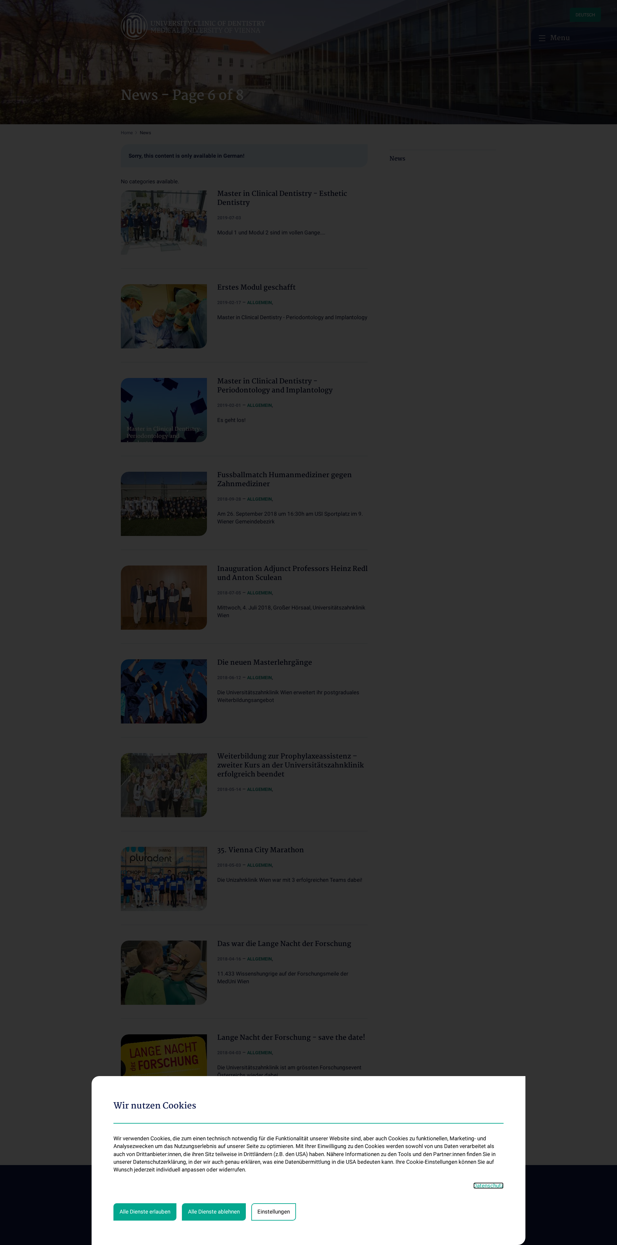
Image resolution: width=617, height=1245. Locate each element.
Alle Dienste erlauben (145, 1211)
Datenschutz (488, 1185)
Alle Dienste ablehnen (214, 1211)
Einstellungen (273, 1211)
